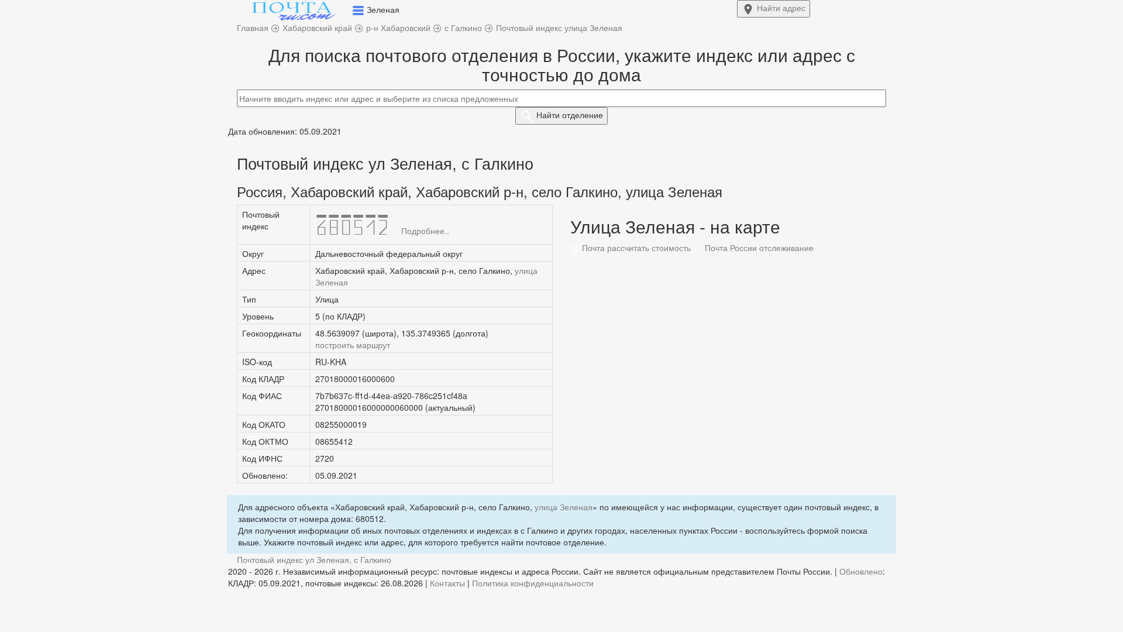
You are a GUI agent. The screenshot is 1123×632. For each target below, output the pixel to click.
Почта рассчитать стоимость (635, 247)
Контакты (447, 583)
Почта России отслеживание (758, 247)
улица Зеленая (563, 507)
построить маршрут (352, 345)
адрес (781, 7)
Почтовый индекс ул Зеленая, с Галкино (314, 559)
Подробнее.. (425, 230)
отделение (569, 115)
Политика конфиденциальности (533, 583)
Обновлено (861, 571)
